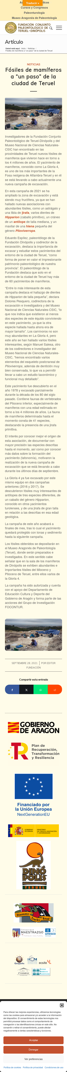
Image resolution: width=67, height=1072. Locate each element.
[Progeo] (24, 971)
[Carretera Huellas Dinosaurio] (33, 912)
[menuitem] (34, 8)
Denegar (33, 1049)
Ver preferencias (33, 1059)
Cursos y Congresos (34, 7)
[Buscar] (49, 28)
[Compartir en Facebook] (12, 689)
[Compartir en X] (26, 689)
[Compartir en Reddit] (55, 689)
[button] (62, 1005)
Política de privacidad (33, 1067)
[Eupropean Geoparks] (20, 963)
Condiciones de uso (54, 1067)
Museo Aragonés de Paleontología (34, 18)
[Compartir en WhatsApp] (41, 689)
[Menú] (57, 28)
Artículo (14, 42)
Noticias (33, 64)
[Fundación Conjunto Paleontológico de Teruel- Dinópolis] (28, 28)
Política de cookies (12, 1067)
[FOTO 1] (33, 114)
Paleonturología (34, 13)
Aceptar (33, 1040)
